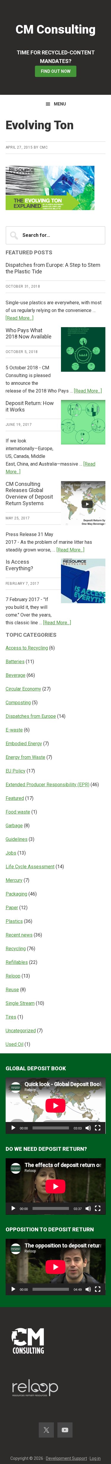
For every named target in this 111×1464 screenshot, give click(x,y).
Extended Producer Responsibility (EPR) (47, 784)
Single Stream (20, 1003)
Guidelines (17, 839)
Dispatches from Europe (31, 716)
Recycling (16, 948)
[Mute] (88, 1128)
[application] (56, 1105)
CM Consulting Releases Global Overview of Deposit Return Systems (29, 493)
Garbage (14, 825)
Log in (95, 1458)
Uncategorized (21, 1030)
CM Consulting (56, 30)
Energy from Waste (25, 757)
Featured (15, 798)
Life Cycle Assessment (30, 866)
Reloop (13, 976)
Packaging (16, 894)
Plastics (14, 921)
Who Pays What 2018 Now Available (29, 333)
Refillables (17, 962)
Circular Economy (23, 689)
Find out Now (55, 71)
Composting (18, 702)
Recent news (19, 935)
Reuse (12, 989)
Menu (60, 104)
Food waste (18, 812)
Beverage (15, 675)
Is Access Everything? (19, 565)
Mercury (14, 880)
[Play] (13, 1128)
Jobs (11, 853)
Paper (12, 907)
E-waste (14, 730)
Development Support (66, 1458)
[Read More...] (19, 318)
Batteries (15, 661)
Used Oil (14, 1044)
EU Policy (15, 771)
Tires (11, 1017)
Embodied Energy (24, 743)
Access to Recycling (27, 648)
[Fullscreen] (98, 1128)
